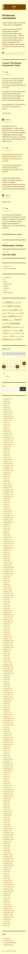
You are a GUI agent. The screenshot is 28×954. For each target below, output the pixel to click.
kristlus (13, 313)
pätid (22, 327)
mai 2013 (6, 727)
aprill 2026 (7, 407)
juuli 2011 (6, 774)
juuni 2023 (7, 476)
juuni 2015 (7, 679)
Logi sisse (7, 938)
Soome (16, 54)
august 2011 (7, 772)
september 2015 (9, 673)
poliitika (6, 327)
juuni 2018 (7, 602)
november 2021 (8, 517)
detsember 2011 (8, 763)
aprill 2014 (7, 710)
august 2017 (7, 623)
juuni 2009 (7, 820)
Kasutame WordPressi (11, 951)
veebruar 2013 (8, 733)
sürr (21, 330)
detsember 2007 (9, 858)
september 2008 (9, 839)
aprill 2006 (7, 902)
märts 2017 (7, 634)
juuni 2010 (7, 802)
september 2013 (8, 725)
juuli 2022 (7, 500)
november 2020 (8, 543)
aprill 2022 (7, 507)
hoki (13, 54)
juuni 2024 (7, 450)
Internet (5, 310)
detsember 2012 (9, 738)
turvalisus (5, 336)
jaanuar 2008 (8, 856)
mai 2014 (6, 707)
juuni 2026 (7, 403)
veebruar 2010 (8, 811)
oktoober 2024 (8, 442)
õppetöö (12, 339)
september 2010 (9, 796)
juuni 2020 (7, 554)
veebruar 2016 (8, 662)
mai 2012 (6, 753)
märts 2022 (7, 509)
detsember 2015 (9, 666)
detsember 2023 (9, 463)
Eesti (9, 302)
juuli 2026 (7, 401)
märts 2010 (7, 809)
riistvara (12, 330)
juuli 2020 (7, 552)
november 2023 (8, 466)
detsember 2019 (9, 567)
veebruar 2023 (8, 485)
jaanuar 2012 (8, 761)
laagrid (17, 313)
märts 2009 (7, 826)
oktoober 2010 (8, 794)
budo (3, 303)
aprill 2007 (7, 876)
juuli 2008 (7, 843)
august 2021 (7, 524)
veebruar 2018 (8, 610)
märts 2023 (7, 483)
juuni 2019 (7, 580)
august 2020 (7, 550)
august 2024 (7, 446)
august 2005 (7, 919)
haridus (4, 306)
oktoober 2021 (8, 520)
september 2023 (9, 470)
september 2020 (9, 548)
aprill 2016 (7, 658)
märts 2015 (7, 686)
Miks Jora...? (7, 266)
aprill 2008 (7, 850)
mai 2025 (6, 427)
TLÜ (10, 333)
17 (4, 366)
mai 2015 (6, 681)
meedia (12, 316)
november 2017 (8, 617)
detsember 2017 (8, 615)
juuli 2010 (7, 800)
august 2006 (7, 893)
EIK (13, 303)
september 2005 (9, 917)
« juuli (7, 376)
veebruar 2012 (8, 759)
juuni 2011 (7, 776)
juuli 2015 (7, 677)
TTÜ (17, 333)
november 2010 (8, 792)
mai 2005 (6, 925)
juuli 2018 (7, 599)
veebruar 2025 (8, 433)
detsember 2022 (9, 489)
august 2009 (7, 815)
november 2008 (8, 835)
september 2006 (9, 891)
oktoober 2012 (8, 742)
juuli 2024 (7, 448)
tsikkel (13, 333)
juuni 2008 (7, 846)
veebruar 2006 (8, 906)
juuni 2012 (7, 751)
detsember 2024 (9, 438)
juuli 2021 (7, 526)
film (17, 302)
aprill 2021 (7, 533)
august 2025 (7, 420)
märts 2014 (7, 712)
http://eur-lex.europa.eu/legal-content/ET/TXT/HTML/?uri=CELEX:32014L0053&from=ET (12, 167)
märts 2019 (7, 586)
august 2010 (7, 798)
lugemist (5, 316)
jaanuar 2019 (8, 591)
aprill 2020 (7, 558)
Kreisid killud (8, 284)
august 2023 (7, 472)
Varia (5, 290)
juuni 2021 (7, 528)
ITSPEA (11, 310)
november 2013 (8, 720)
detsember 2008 (9, 833)
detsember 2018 (9, 593)
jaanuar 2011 (7, 787)
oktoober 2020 (8, 545)
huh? (10, 306)
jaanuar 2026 (8, 414)
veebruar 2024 (8, 459)
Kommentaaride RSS (10, 942)
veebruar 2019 (8, 589)
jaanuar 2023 (8, 487)
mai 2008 (6, 848)
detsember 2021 (9, 515)
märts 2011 (7, 783)
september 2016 (9, 647)
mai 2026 (7, 405)
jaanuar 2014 (8, 716)
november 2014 (8, 694)
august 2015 (7, 675)
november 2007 (8, 861)
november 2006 (9, 887)
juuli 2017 (7, 625)
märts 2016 (7, 660)
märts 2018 (7, 608)
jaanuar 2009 (8, 830)
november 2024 (8, 440)
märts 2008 (7, 852)
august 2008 (7, 841)
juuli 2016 (7, 651)
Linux (22, 313)
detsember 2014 (9, 692)
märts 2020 (7, 561)
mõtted (17, 320)
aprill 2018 (7, 606)
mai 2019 (6, 582)
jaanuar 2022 (8, 513)
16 (24, 363)
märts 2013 (7, 731)
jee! (16, 310)
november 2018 (8, 595)
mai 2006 (7, 899)
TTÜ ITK (21, 333)
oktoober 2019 (8, 571)
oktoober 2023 (8, 468)
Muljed (24, 52)
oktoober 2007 (8, 863)
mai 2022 (6, 504)
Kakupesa (4, 313)
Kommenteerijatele (10, 268)
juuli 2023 (7, 474)
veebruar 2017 (8, 636)
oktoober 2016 (8, 645)
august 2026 (7, 399)
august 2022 (7, 498)
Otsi (3, 386)
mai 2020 (6, 556)
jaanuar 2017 (8, 638)
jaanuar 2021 (8, 539)
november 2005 (8, 912)
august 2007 (7, 867)
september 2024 (9, 444)
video (22, 336)
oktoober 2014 (8, 697)
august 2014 (7, 701)
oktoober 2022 (8, 494)
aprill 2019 (7, 584)
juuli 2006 (7, 895)
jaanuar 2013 (8, 735)
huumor (17, 306)
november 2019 (8, 569)
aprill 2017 (7, 632)
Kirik (5, 281)
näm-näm (5, 324)
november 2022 (8, 491)
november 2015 (8, 669)
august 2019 (7, 576)
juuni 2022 (7, 502)
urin (12, 336)
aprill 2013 (7, 729)
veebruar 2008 (8, 854)
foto (20, 303)
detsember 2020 (9, 541)
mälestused (11, 320)
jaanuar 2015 (8, 690)
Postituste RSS (8, 940)
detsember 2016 (9, 640)
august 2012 (7, 746)
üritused (18, 339)
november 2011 (8, 766)
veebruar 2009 (8, 828)
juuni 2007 (7, 871)
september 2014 (9, 699)
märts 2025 (7, 431)
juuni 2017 (7, 627)
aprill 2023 (7, 481)
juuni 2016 (7, 653)
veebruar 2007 (8, 880)
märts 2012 (7, 757)
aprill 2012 (7, 755)
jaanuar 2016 (8, 664)
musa (5, 319)
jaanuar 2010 (8, 813)
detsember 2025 (9, 416)
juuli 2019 (7, 578)
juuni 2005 (7, 923)
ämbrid (5, 339)
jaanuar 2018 (8, 612)
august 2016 (7, 649)
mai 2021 (6, 530)
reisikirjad (5, 331)
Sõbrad (16, 330)
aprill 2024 (7, 455)
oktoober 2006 (8, 889)
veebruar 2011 (8, 785)
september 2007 (9, 865)
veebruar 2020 (8, 563)
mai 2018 (6, 604)
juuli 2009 (7, 817)
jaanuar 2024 (8, 461)
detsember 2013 (8, 718)
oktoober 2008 (8, 837)
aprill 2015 (7, 684)
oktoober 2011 (8, 768)
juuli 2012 (7, 748)
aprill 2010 (7, 807)
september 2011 (8, 770)
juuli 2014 (7, 703)
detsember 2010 (9, 789)
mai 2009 (7, 822)
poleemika (15, 323)
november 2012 (8, 740)
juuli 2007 (7, 869)
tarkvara (5, 333)
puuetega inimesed (16, 327)
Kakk (5, 52)
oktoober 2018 (8, 597)
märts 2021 (7, 535)
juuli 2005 (7, 921)
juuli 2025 (7, 422)
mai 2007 (6, 874)
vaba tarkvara (17, 336)
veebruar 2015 (8, 688)
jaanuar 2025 (8, 435)
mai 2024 (6, 453)
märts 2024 (7, 457)
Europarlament (7, 54)
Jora (3, 951)
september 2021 (9, 522)
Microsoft (19, 316)
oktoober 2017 (8, 619)
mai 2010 (6, 805)
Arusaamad (19, 52)
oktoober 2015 (8, 671)
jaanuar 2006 (8, 908)
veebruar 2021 (8, 537)
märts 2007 (7, 878)
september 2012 (9, 744)
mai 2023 (6, 479)
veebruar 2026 (8, 412)
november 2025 (8, 418)
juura (21, 310)
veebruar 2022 (8, 511)
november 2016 (8, 643)
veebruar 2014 (8, 714)
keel (9, 313)
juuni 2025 (7, 425)
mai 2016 (6, 656)
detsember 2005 (9, 910)
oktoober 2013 (8, 722)
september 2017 (8, 621)
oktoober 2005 (8, 915)
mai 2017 (6, 630)
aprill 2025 (7, 429)
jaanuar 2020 (8, 565)
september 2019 (9, 574)
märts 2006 (7, 904)
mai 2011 (6, 779)
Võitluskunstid (8, 292)
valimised (20, 54)
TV (9, 336)
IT (4, 279)
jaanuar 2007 (8, 882)
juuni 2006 (7, 897)
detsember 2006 (9, 884)
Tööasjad (6, 288)
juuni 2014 (7, 705)
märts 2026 (7, 409)
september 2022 (9, 496)
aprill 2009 (7, 824)
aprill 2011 (7, 781)
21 (17, 366)
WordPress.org (8, 945)
